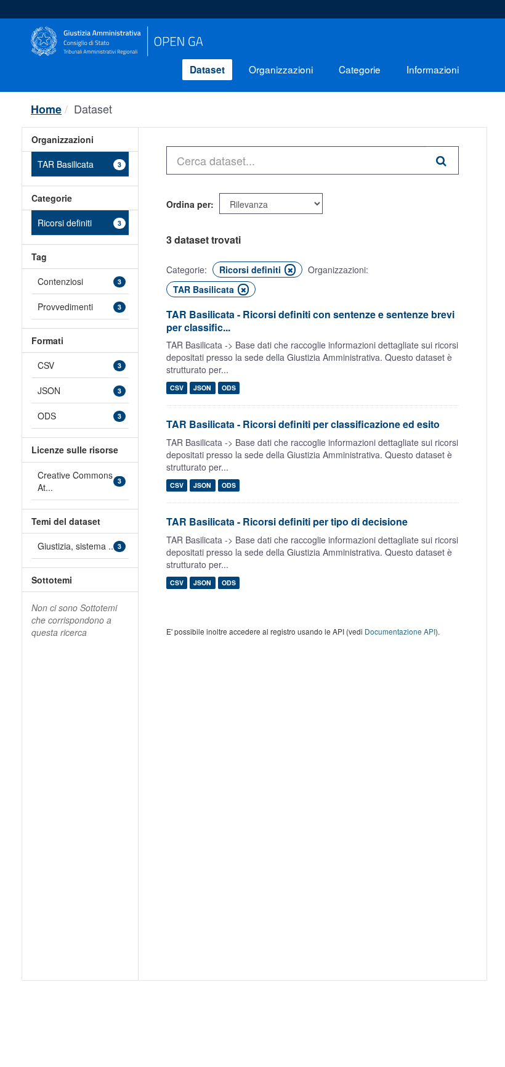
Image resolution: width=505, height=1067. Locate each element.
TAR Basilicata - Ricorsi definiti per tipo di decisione (287, 521)
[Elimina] (290, 270)
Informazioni (432, 69)
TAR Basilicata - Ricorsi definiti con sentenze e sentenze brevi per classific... (310, 320)
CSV (177, 387)
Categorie (360, 69)
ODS (229, 387)
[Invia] (442, 160)
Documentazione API (400, 631)
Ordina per (188, 204)
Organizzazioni (281, 69)
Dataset (207, 69)
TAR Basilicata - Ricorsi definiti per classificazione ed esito (303, 424)
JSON (202, 387)
